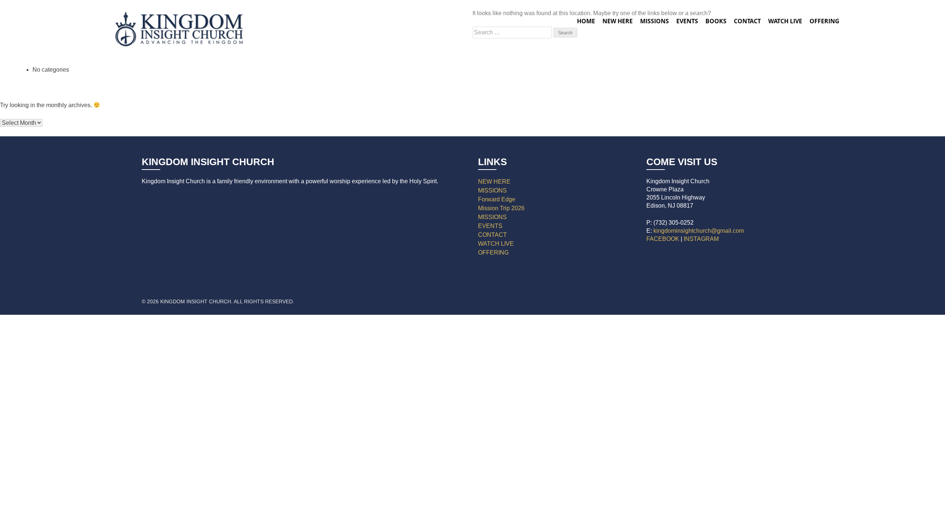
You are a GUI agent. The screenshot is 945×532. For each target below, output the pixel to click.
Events (687, 21)
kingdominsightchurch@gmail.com (698, 231)
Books (715, 21)
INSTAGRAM (701, 239)
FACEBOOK (662, 239)
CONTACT (492, 235)
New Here (617, 21)
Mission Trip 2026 (501, 208)
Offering (824, 21)
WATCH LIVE (785, 21)
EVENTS (490, 226)
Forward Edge (496, 199)
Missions (654, 21)
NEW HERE (494, 181)
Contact (747, 21)
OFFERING (493, 252)
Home (586, 21)
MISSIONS (492, 190)
